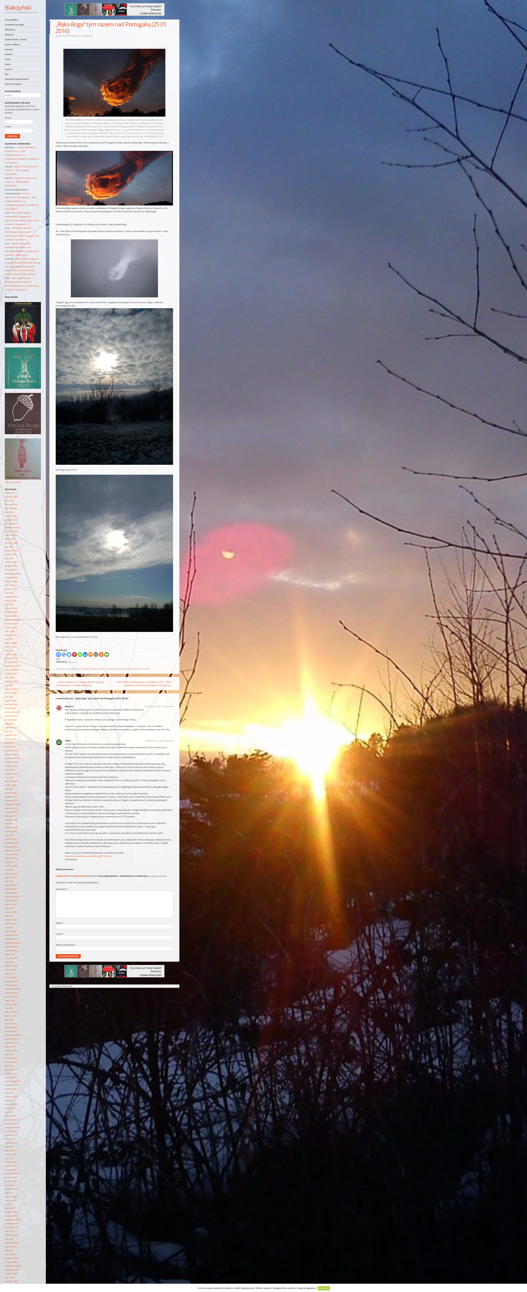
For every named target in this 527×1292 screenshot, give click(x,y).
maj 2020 (9, 777)
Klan (7, 74)
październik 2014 (12, 1035)
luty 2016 (9, 973)
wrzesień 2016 (11, 946)
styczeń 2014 (11, 1069)
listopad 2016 (11, 939)
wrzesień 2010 (11, 1223)
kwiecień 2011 (11, 1196)
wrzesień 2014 (11, 1039)
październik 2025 (12, 527)
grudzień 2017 (11, 889)
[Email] (106, 654)
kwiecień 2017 (11, 919)
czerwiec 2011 (11, 1189)
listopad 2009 (11, 1262)
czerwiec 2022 (11, 681)
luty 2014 (9, 1066)
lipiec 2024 (10, 585)
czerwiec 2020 (11, 773)
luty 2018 (9, 881)
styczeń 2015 (11, 1023)
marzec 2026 (10, 508)
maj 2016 (9, 962)
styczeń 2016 (11, 977)
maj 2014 (9, 1054)
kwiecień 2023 (11, 643)
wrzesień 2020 (11, 762)
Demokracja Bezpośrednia (17, 79)
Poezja (8, 64)
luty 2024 (9, 604)
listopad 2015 (11, 985)
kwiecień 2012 (11, 1150)
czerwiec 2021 (11, 727)
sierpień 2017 (11, 904)
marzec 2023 (10, 646)
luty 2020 (9, 789)
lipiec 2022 (10, 677)
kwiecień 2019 (11, 827)
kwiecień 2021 (11, 735)
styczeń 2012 (11, 1162)
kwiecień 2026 (11, 504)
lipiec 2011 (10, 1185)
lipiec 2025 (10, 539)
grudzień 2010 (11, 1212)
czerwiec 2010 (11, 1235)
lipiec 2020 (10, 769)
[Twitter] (69, 654)
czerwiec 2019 (11, 819)
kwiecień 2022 (11, 689)
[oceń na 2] (59, 662)
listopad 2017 (11, 893)
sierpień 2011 (11, 1181)
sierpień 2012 (11, 1135)
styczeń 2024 (11, 608)
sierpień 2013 (11, 1089)
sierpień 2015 (11, 996)
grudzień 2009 (11, 1258)
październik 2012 (12, 1127)
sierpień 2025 (11, 535)
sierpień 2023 (11, 627)
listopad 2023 (11, 616)
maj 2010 (9, 1239)
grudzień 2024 (11, 566)
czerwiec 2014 (11, 1050)
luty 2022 (9, 696)
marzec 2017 (10, 923)
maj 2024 (9, 593)
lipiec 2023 (10, 631)
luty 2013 (9, 1112)
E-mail (59, 933)
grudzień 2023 (11, 612)
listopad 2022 (11, 662)
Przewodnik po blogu (14, 24)
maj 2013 (9, 1100)
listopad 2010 (11, 1216)
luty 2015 (9, 1019)
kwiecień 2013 (11, 1104)
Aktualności (10, 29)
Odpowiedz (168, 706)
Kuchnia (8, 69)
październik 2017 (12, 896)
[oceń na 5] (66, 662)
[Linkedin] (85, 654)
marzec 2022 (10, 693)
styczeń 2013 (11, 1116)
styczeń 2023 (11, 654)
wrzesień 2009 (11, 1269)
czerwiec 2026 (11, 496)
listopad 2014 (11, 1031)
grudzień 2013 (11, 1073)
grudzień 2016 (11, 935)
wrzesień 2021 (11, 716)
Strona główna (11, 19)
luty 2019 (9, 835)
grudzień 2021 (11, 704)
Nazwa (60, 922)
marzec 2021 (10, 739)
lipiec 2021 (10, 723)
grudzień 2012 (11, 1119)
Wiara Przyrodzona (13, 84)
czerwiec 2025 (11, 543)
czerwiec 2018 (11, 866)
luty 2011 (9, 1204)
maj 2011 (9, 1192)
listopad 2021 (11, 708)
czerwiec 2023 (11, 635)
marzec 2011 (10, 1200)
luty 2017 (9, 927)
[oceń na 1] (57, 662)
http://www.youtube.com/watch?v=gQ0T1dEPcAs (88, 856)
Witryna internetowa (65, 944)
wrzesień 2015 (11, 992)
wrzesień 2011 (11, 1177)
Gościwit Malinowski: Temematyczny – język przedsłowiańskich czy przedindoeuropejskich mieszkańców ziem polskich (22, 155)
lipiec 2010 (10, 1231)
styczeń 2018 (11, 885)
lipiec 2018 (10, 862)
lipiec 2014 (10, 1046)
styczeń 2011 (11, 1208)
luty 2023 (9, 650)
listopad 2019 (11, 800)
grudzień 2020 (11, 750)
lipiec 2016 (10, 954)
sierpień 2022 (11, 673)
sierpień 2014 (11, 1042)
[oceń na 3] (61, 662)
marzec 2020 (10, 785)
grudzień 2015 (11, 981)
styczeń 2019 (11, 839)
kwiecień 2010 (11, 1242)
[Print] (101, 654)
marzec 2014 (10, 1062)
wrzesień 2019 (11, 808)
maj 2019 (9, 823)
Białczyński (18, 7)
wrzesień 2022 (11, 669)
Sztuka (8, 59)
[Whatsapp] (79, 654)
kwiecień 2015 (11, 1012)
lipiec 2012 (10, 1139)
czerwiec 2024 (11, 589)
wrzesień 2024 (11, 577)
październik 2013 (12, 1081)
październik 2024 (12, 573)
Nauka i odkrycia (12, 44)
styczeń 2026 (11, 516)
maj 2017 (9, 916)
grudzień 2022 (11, 658)
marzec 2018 (10, 877)
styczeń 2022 (11, 700)
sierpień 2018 (11, 858)
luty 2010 (9, 1250)
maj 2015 (9, 1008)
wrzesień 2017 (11, 900)
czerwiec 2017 (11, 912)
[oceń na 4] (63, 662)
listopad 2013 (11, 1077)
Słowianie (9, 34)
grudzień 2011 (11, 1166)
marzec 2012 (10, 1154)
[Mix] (90, 654)
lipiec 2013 (10, 1092)
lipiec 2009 (10, 1277)
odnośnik (134, 668)
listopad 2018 (11, 846)
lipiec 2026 (10, 493)
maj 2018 (9, 869)
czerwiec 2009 (11, 1281)
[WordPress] (95, 654)
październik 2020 (12, 758)
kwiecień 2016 (11, 966)
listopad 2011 (11, 1169)
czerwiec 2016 (11, 958)
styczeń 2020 (11, 793)
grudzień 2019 (11, 796)
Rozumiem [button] (323, 1288)
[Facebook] (58, 654)
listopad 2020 (11, 754)
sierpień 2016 (11, 950)
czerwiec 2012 (11, 1142)
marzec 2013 (10, 1108)
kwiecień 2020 (11, 781)
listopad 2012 (11, 1123)
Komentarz (62, 889)
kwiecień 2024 (11, 596)
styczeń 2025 (11, 562)
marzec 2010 (10, 1246)
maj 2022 (9, 685)
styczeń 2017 (11, 931)
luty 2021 (9, 743)
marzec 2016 (10, 969)
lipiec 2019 (10, 816)
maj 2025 (9, 546)
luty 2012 (9, 1158)
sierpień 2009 (11, 1273)
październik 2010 (12, 1219)
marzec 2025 (10, 554)
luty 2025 (9, 558)
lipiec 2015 (10, 1000)
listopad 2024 (11, 569)
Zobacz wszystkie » (13, 482)
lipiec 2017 (10, 908)
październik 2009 (12, 1266)
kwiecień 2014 (11, 1058)
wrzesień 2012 (11, 1131)
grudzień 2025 (11, 519)
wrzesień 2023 (11, 623)
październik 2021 (12, 712)
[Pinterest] (74, 654)
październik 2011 (12, 1173)
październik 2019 (12, 804)
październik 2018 (12, 850)
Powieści (9, 54)
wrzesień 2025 (11, 531)
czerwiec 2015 (11, 1004)
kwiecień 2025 (11, 550)
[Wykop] (63, 654)
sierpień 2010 (11, 1227)
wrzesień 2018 (11, 854)
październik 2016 (12, 942)
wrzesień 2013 (11, 1085)
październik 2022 (12, 666)
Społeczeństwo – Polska (15, 39)
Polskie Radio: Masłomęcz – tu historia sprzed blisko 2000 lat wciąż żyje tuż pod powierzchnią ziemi (22, 263)
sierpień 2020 (11, 766)
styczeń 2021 (11, 746)
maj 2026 (9, 500)
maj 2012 (9, 1146)
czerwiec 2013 (11, 1096)
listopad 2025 (11, 523)
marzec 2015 (10, 1016)
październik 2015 (12, 989)
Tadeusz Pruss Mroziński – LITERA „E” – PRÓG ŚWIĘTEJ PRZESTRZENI (21, 170)
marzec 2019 (10, 831)
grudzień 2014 (11, 1027)
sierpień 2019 (11, 812)
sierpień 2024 (11, 581)
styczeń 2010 (11, 1254)
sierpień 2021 (11, 719)
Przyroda (9, 49)
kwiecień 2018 (11, 873)
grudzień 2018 (11, 843)
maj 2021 (9, 731)
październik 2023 (12, 619)
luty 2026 (9, 512)
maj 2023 (9, 639)
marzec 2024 (10, 600)
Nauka (121, 668)
